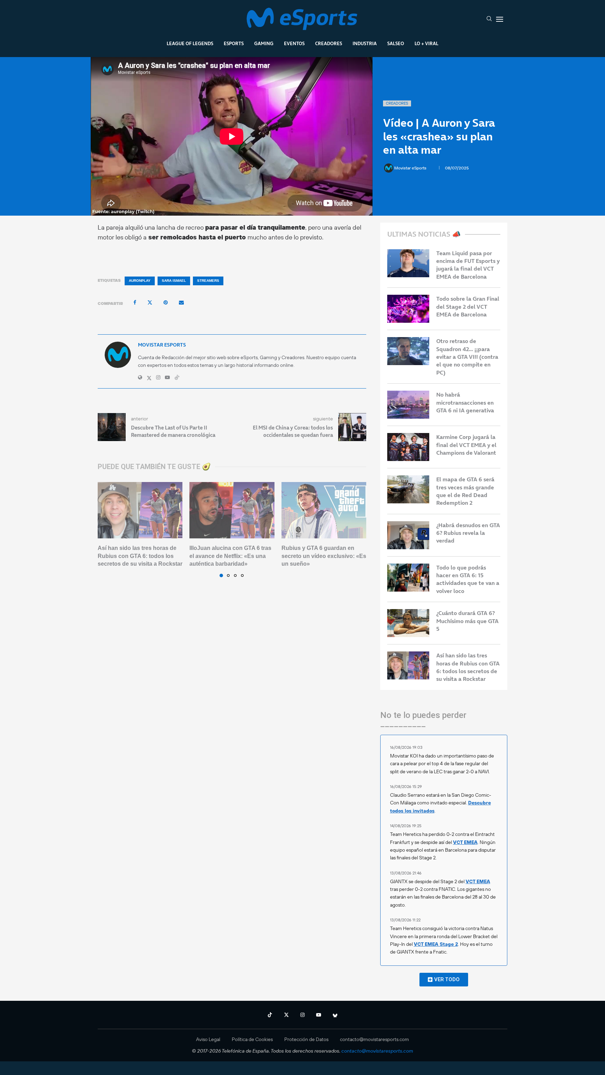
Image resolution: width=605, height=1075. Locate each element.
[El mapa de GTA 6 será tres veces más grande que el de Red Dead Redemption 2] (408, 489)
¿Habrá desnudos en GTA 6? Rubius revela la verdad (468, 533)
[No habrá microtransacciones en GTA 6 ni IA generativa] (408, 405)
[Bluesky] (335, 1014)
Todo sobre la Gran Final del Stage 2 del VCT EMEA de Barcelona (467, 306)
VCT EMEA (465, 842)
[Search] (489, 19)
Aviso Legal (208, 1039)
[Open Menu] (499, 19)
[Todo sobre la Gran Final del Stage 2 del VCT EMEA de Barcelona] (408, 309)
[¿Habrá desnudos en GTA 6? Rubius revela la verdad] (408, 535)
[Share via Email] (181, 302)
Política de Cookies (252, 1039)
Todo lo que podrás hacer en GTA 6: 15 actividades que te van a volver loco (467, 579)
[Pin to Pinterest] (165, 302)
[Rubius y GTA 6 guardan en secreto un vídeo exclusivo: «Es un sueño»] (323, 510)
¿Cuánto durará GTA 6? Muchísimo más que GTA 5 (467, 621)
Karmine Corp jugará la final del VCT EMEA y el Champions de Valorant (466, 444)
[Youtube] (318, 1014)
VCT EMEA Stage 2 (436, 944)
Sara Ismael (174, 280)
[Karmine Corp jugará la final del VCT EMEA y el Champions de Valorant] (408, 447)
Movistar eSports (410, 167)
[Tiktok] (269, 1014)
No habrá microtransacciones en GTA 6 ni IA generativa (465, 402)
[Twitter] (286, 1014)
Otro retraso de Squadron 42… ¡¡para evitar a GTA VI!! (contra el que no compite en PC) (467, 356)
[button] (107, 529)
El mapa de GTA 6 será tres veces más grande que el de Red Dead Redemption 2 (465, 491)
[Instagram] (302, 1014)
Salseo (395, 43)
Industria (365, 43)
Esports (234, 43)
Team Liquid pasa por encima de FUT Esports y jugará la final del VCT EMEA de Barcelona (468, 264)
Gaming (263, 43)
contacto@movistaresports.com (374, 1039)
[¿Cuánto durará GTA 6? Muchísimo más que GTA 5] (408, 623)
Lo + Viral (426, 43)
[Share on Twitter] (150, 302)
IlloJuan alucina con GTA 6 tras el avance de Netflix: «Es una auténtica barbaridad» (230, 556)
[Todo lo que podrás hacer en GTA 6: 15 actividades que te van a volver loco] (408, 578)
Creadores (328, 43)
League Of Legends (190, 43)
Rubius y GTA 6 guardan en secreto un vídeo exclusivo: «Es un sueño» (323, 556)
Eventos (294, 43)
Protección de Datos (306, 1039)
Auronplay (140, 280)
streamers (208, 280)
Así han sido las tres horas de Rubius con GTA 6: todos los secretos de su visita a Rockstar (140, 556)
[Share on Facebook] (134, 302)
